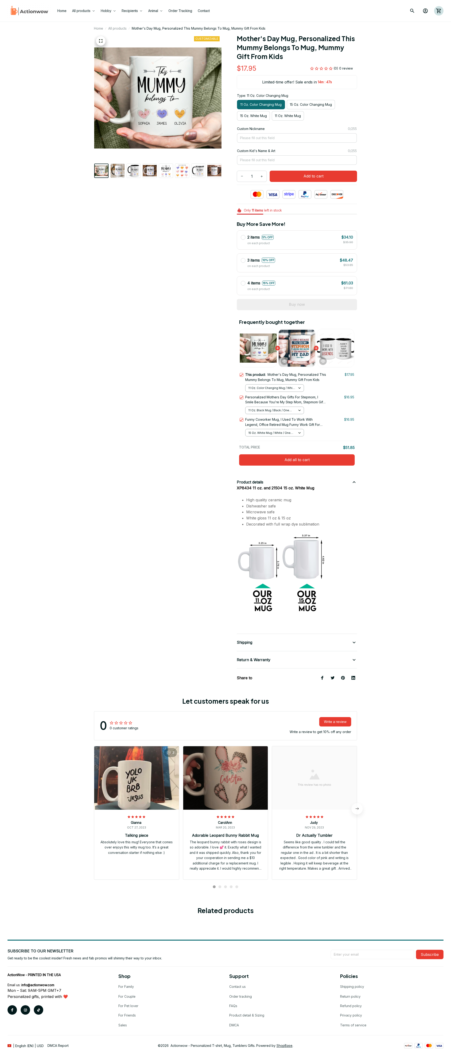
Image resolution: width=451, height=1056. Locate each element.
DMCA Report (58, 1046)
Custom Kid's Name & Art (256, 151)
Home (98, 28)
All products (117, 28)
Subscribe (430, 954)
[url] (37, 985)
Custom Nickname (251, 129)
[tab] (214, 886)
